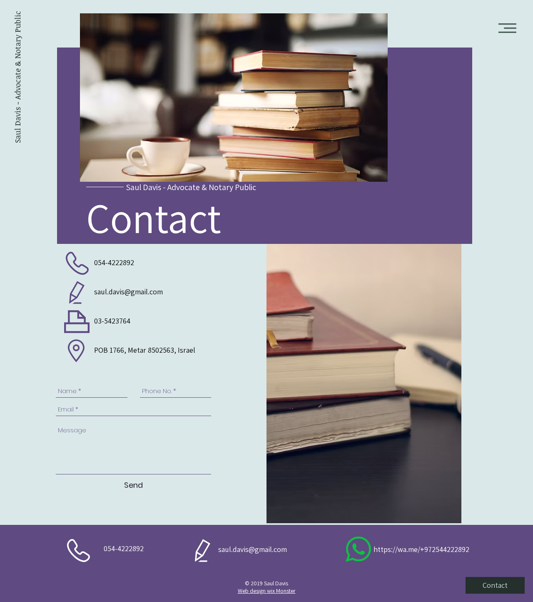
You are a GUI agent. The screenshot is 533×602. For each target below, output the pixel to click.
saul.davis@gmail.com (128, 291)
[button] (507, 28)
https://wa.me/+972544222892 (421, 549)
